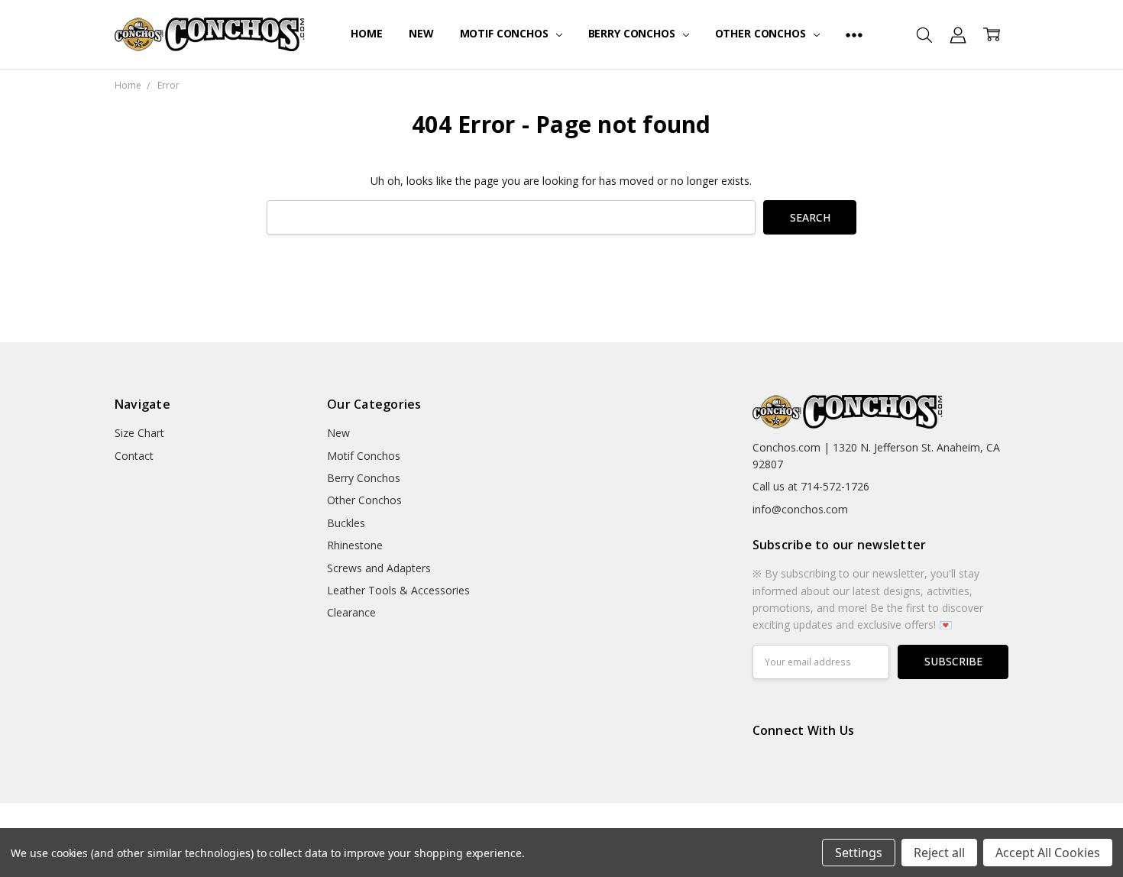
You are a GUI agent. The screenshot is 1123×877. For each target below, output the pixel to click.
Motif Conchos (506, 33)
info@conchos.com (800, 509)
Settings (858, 852)
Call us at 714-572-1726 (810, 486)
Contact (134, 455)
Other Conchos (762, 33)
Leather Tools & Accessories (398, 590)
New (421, 33)
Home (366, 33)
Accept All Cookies (1047, 852)
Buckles (346, 523)
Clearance (351, 612)
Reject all (939, 852)
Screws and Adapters (379, 568)
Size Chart (139, 433)
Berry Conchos (633, 33)
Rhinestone (355, 545)
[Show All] (854, 34)
